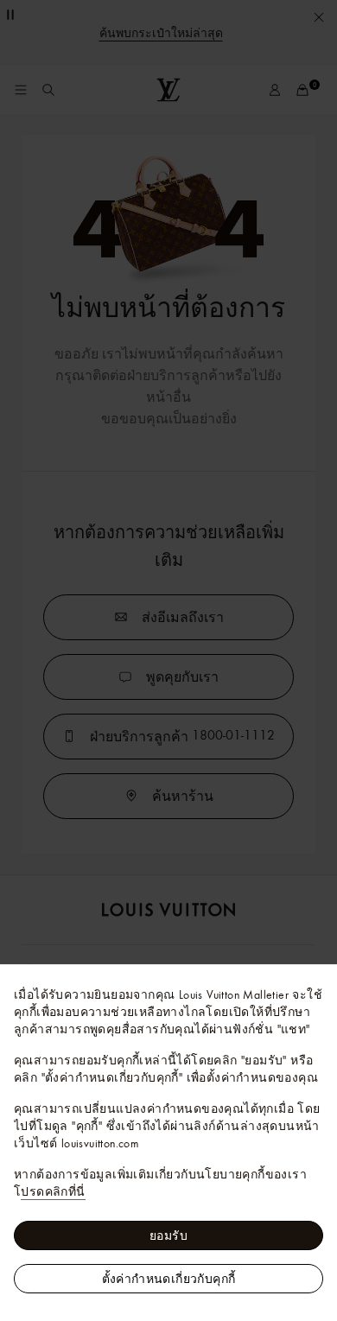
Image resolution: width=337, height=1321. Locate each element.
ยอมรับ (168, 1235)
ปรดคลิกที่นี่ (53, 1191)
